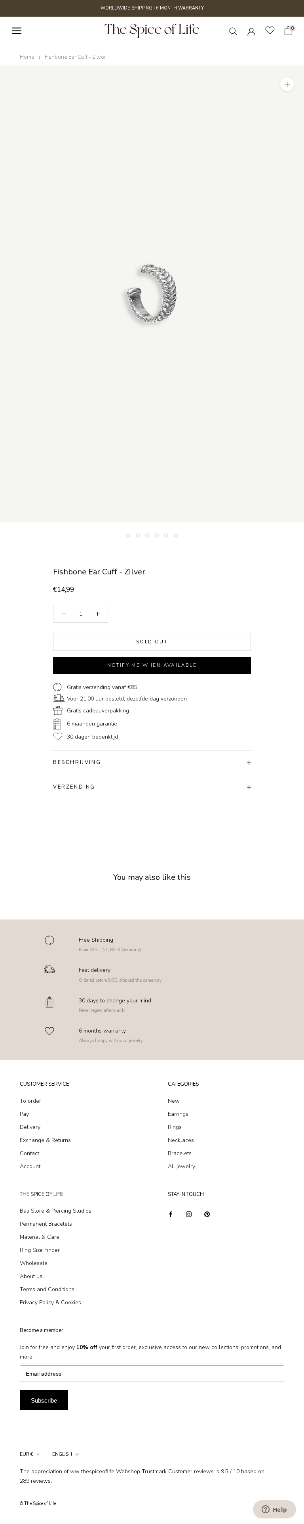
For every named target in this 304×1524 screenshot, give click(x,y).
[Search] (233, 31)
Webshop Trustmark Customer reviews (165, 1471)
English (62, 1454)
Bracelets (180, 1153)
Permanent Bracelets (46, 1224)
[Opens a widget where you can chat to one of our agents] (274, 1510)
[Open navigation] (16, 30)
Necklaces (181, 1140)
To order (30, 1101)
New (174, 1101)
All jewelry (181, 1166)
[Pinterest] (207, 1213)
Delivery (30, 1127)
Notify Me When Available (152, 665)
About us (31, 1276)
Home (27, 57)
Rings (175, 1127)
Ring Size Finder (40, 1250)
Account (30, 1166)
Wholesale (34, 1263)
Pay (24, 1114)
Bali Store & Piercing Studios (55, 1211)
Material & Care (39, 1237)
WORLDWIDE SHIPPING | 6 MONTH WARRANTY (152, 8)
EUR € (26, 1454)
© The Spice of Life (38, 1504)
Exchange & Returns (45, 1140)
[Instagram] (189, 1213)
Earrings (178, 1114)
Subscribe (44, 1400)
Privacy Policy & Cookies (50, 1302)
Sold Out (152, 642)
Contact (29, 1153)
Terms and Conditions (47, 1289)
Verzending (74, 787)
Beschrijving (77, 762)
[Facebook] (170, 1213)
